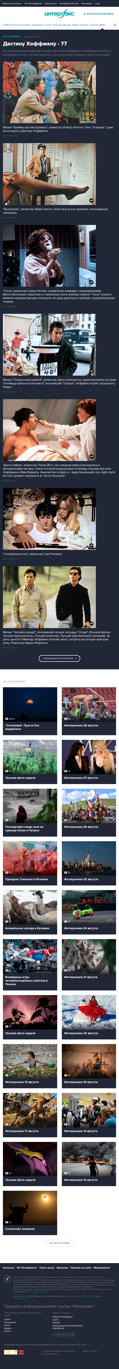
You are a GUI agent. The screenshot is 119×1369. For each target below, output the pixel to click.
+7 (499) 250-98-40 (88, 1296)
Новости (83, 24)
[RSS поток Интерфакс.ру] (68, 1335)
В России (17, 24)
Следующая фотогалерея (58, 658)
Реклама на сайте (81, 1267)
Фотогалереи (11, 36)
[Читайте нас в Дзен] (55, 1335)
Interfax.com (51, 3)
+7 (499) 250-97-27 (21, 1298)
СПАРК (7, 1319)
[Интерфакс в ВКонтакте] (64, 1335)
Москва (67, 24)
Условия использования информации (58, 1351)
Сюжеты (94, 24)
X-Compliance (10, 1322)
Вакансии (62, 1267)
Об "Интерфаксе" (33, 3)
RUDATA (56, 1323)
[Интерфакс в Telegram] (59, 1335)
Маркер (7, 1328)
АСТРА (7, 1331)
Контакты (8, 1267)
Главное (7, 24)
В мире (27, 24)
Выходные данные (50, 1354)
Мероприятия (102, 1267)
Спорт (48, 24)
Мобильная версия (12, 3)
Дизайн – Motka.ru (90, 1351)
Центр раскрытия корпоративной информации (67, 1326)
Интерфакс (59, 13)
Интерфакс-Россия (69, 3)
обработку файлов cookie (37, 1291)
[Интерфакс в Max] (73, 1335)
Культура (57, 24)
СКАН (55, 1320)
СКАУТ (7, 1325)
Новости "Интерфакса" (63, 1317)
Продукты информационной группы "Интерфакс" (49, 1306)
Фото (102, 24)
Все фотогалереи (59, 1243)
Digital (75, 24)
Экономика (38, 24)
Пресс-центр (47, 1267)
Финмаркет (87, 3)
